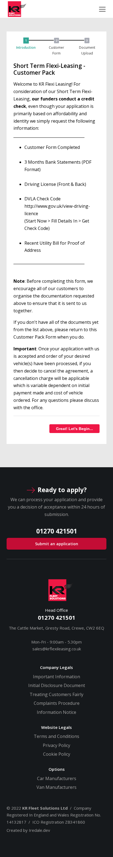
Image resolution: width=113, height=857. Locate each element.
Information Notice (56, 712)
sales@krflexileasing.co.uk (56, 648)
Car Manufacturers (56, 778)
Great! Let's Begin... (74, 428)
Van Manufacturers (56, 787)
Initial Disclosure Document (56, 685)
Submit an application (56, 543)
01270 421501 (56, 617)
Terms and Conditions (56, 736)
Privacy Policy (56, 745)
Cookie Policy (56, 754)
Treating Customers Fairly (56, 694)
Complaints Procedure (57, 703)
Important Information (56, 677)
